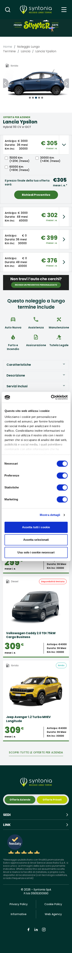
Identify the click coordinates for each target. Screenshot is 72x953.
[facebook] (28, 929)
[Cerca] (8, 10)
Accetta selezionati (36, 539)
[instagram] (44, 929)
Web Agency (53, 914)
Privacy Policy (19, 904)
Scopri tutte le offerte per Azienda (36, 752)
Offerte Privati (52, 799)
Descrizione (16, 375)
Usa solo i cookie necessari (36, 552)
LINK (7, 824)
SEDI (7, 814)
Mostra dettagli (50, 514)
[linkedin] (36, 929)
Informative (18, 914)
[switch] (62, 475)
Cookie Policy (53, 904)
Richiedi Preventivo (36, 195)
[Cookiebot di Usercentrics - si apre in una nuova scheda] (51, 397)
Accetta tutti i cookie (36, 527)
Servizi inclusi (17, 386)
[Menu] (63, 9)
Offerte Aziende (20, 799)
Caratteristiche (19, 364)
